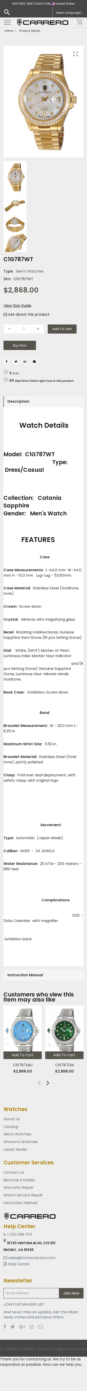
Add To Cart (62, 329)
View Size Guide (17, 305)
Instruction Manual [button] (25, 975)
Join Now (71, 1293)
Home (9, 31)
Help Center (19, 1264)
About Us (11, 1119)
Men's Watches (30, 271)
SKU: (7, 279)
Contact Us (13, 1172)
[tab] (43, 401)
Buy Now (19, 345)
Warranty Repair (18, 1187)
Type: (8, 271)
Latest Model (15, 1149)
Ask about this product (28, 314)
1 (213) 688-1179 (19, 1234)
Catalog (10, 1126)
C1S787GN (64, 1065)
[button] (47, 1083)
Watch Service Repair (23, 1195)
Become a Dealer (19, 1180)
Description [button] (18, 401)
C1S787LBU (22, 1065)
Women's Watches (20, 1141)
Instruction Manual (20, 1202)
